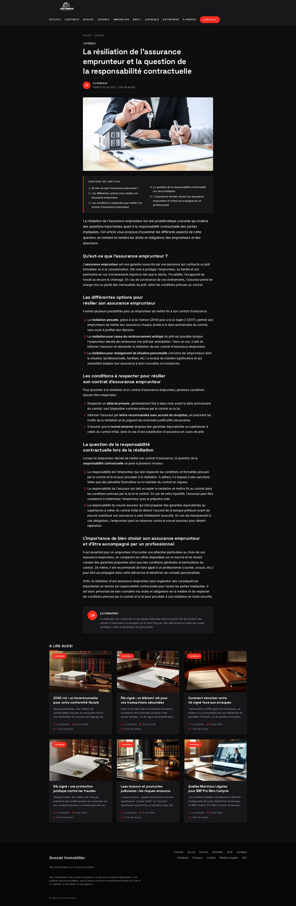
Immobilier (121, 19)
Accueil (55, 19)
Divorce (104, 19)
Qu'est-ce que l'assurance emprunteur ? (115, 188)
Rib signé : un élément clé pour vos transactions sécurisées (144, 700)
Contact (210, 19)
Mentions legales (229, 857)
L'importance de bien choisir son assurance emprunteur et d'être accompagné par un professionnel (178, 200)
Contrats (72, 19)
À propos (189, 19)
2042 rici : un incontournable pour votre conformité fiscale (76, 700)
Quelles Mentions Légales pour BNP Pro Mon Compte (208, 788)
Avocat (88, 19)
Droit (137, 19)
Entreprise (171, 19)
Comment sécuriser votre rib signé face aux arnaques (209, 700)
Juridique (152, 19)
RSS (244, 857)
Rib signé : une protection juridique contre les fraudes (74, 788)
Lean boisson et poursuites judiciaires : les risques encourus (145, 788)
